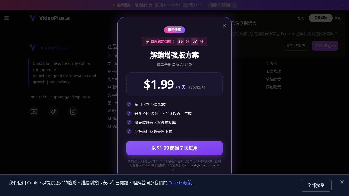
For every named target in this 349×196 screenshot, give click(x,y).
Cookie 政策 (180, 183)
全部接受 (316, 185)
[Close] (342, 182)
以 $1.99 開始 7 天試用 (174, 148)
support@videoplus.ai (200, 165)
